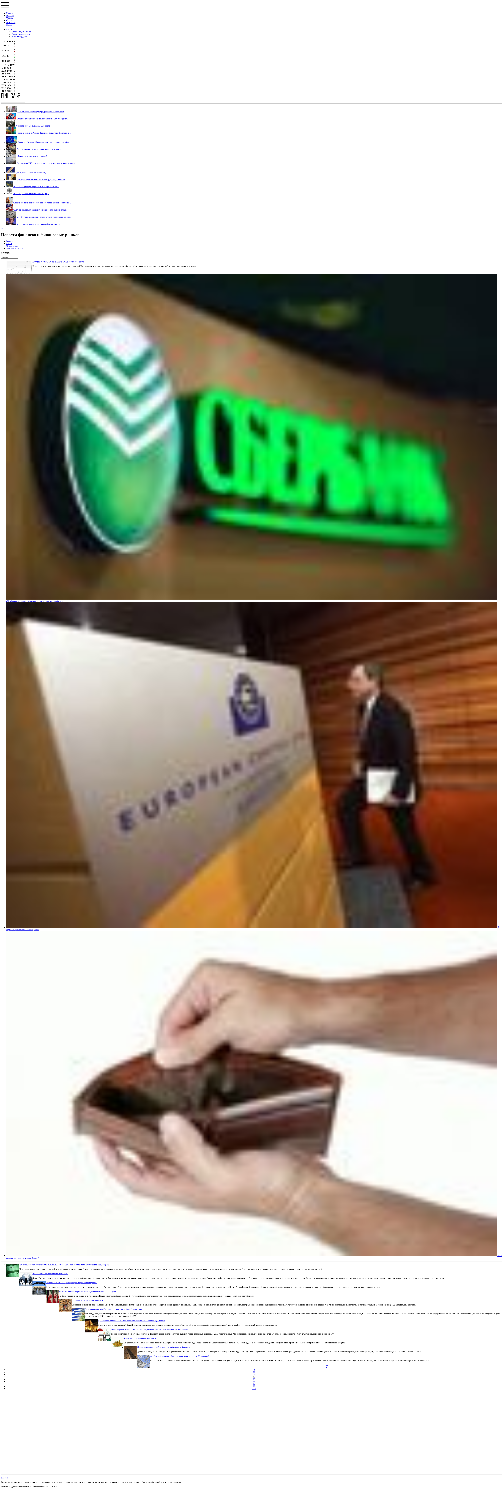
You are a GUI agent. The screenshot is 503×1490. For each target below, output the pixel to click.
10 (254, 1372)
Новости (10, 15)
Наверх (4, 1478)
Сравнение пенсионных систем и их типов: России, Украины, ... (42, 203)
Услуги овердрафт (20, 36)
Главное (9, 13)
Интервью (10, 22)
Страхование (12, 246)
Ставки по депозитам (21, 32)
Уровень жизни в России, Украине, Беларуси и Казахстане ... (44, 133)
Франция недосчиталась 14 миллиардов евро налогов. (41, 179)
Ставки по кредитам (21, 34)
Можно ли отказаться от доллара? (32, 156)
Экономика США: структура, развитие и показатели (41, 112)
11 (254, 1374)
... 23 (254, 1388)
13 (254, 1379)
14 (254, 1381)
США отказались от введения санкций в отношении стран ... (40, 210)
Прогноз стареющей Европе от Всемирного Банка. (36, 186)
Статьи (9, 20)
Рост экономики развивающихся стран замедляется (39, 149)
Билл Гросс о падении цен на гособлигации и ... (38, 224)
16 (254, 1386)
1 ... (326, 1365)
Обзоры (9, 18)
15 (254, 1384)
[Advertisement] (251, 1431)
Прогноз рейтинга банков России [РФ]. (31, 193)
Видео (9, 25)
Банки (9, 29)
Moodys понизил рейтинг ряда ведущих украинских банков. (44, 217)
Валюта (9, 241)
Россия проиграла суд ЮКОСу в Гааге (32, 126)
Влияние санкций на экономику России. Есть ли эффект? (42, 119)
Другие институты (14, 248)
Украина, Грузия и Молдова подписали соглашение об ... (43, 142)
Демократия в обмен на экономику (30, 172)
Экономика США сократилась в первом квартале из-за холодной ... (47, 163)
